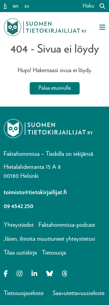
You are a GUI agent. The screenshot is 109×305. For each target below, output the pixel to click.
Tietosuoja (54, 253)
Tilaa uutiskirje (20, 253)
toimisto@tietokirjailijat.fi (35, 192)
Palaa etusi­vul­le (54, 88)
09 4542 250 (18, 206)
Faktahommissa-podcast (66, 225)
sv (27, 6)
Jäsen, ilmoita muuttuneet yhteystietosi (49, 239)
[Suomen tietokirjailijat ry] (45, 27)
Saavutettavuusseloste (78, 293)
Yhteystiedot (19, 225)
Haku (88, 6)
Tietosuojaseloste (24, 293)
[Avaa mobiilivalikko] (102, 27)
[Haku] (99, 6)
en (15, 6)
